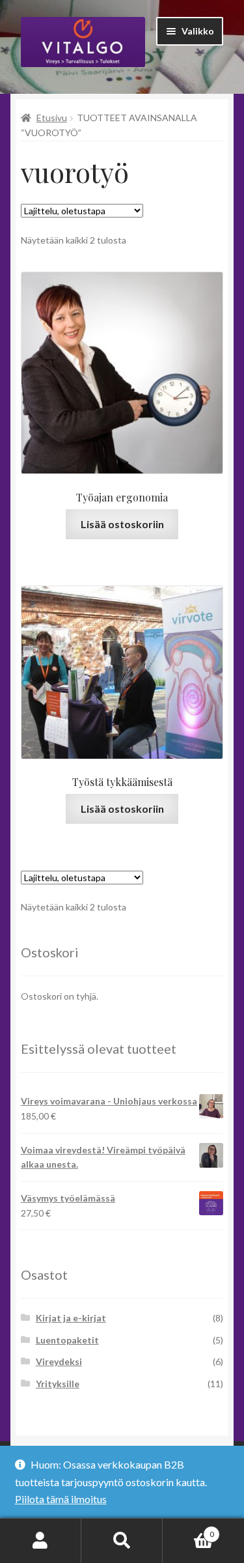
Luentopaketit (67, 1339)
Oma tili (40, 1541)
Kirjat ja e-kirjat (71, 1317)
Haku (122, 1541)
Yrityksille (57, 1383)
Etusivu (51, 117)
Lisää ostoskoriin (122, 524)
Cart (188, 1530)
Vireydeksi (59, 1361)
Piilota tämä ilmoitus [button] (61, 1499)
